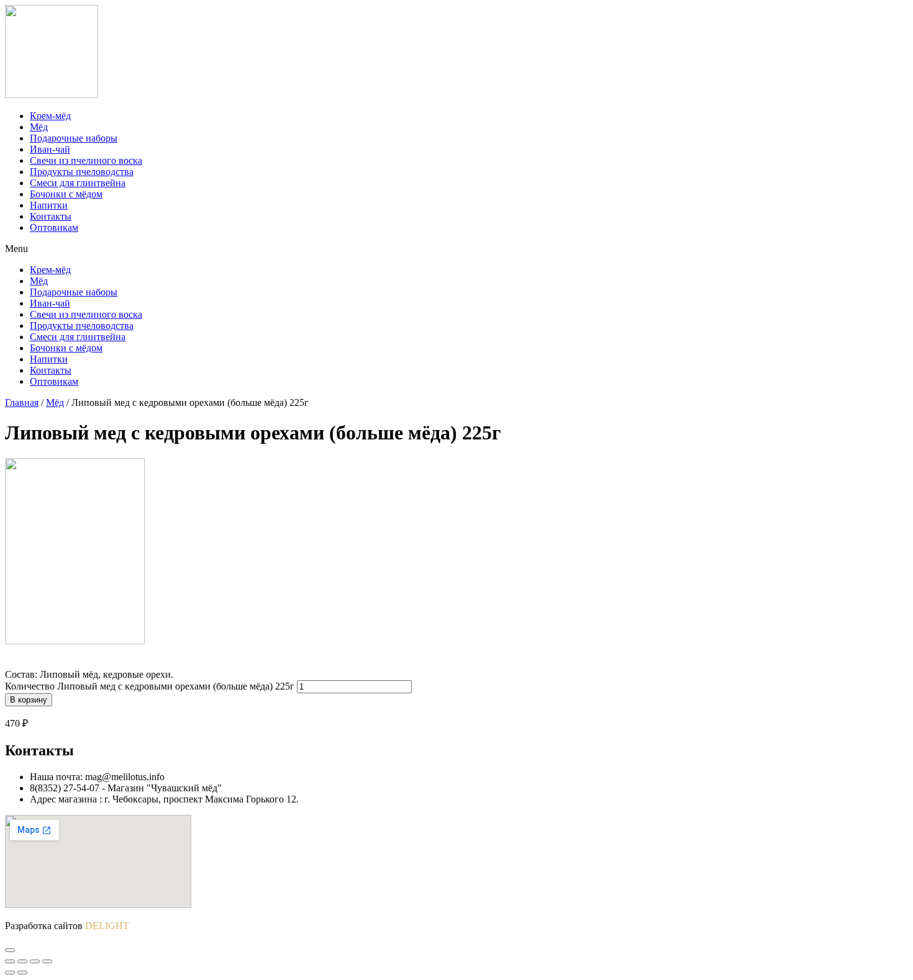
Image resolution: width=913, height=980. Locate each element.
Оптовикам (54, 227)
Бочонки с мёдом (66, 194)
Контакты (50, 216)
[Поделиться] (22, 961)
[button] (456, 248)
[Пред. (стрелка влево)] (10, 972)
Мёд (39, 127)
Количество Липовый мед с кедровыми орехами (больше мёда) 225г (149, 686)
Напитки (49, 205)
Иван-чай (50, 149)
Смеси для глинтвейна (77, 183)
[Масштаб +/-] (47, 961)
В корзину (28, 699)
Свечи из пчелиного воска (86, 160)
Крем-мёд (50, 115)
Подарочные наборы (73, 138)
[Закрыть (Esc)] (10, 961)
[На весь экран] (35, 961)
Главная (22, 402)
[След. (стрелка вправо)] (22, 972)
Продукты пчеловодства (82, 171)
